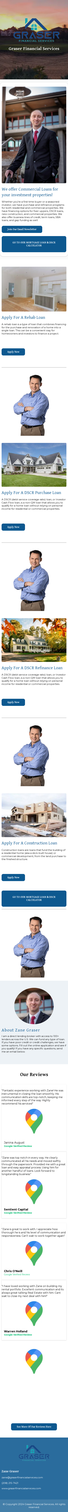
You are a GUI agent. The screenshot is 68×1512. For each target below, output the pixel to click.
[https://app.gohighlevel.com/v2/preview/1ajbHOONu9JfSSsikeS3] (31, 30)
